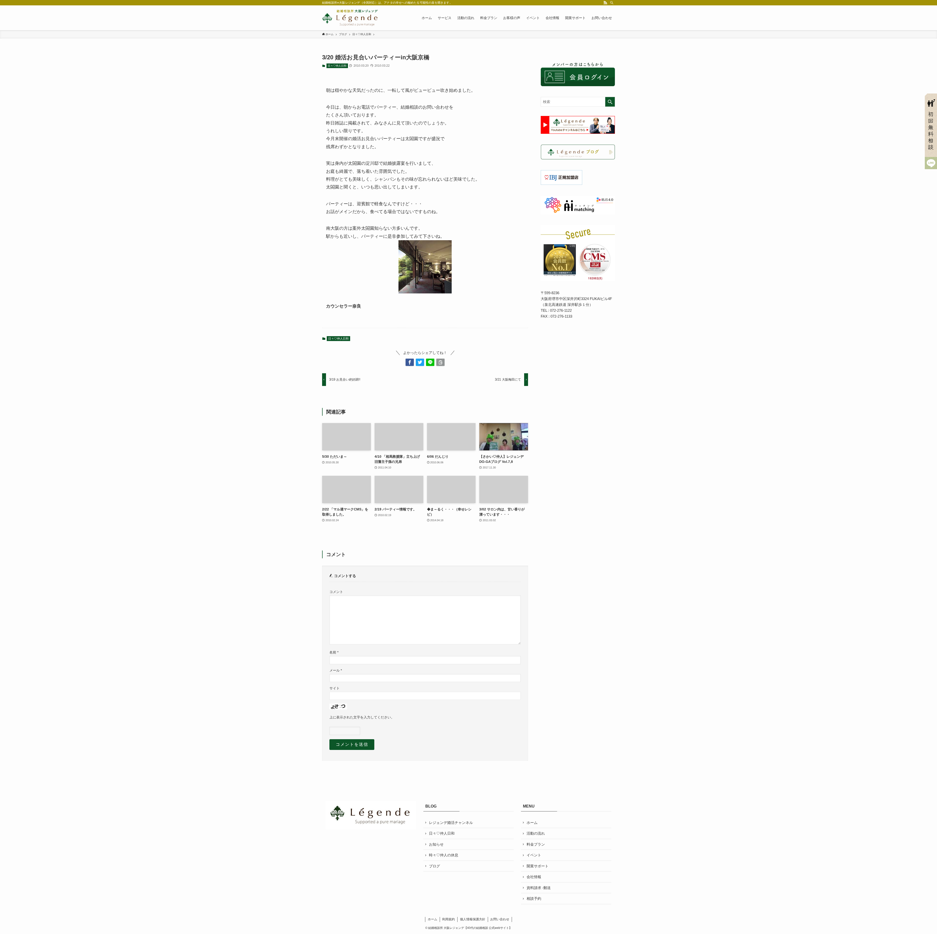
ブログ (434, 866)
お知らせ (436, 844)
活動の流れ (536, 833)
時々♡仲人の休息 (443, 855)
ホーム (532, 822)
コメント (336, 592)
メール (335, 670)
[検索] (612, 2)
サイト (334, 688)
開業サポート (538, 866)
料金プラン (536, 844)
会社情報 (534, 877)
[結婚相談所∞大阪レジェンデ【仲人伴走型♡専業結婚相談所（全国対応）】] (350, 17)
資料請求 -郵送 (539, 888)
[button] (410, 362)
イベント (534, 855)
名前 (333, 652)
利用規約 (448, 919)
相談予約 (534, 898)
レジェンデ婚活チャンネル (451, 822)
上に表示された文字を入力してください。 (361, 717)
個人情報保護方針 (472, 919)
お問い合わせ (499, 919)
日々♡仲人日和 (337, 65)
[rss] (605, 2)
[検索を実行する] (610, 102)
